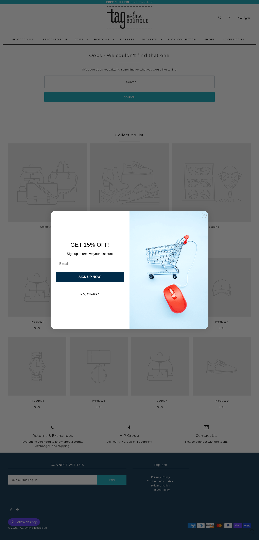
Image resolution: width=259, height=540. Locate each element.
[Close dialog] (204, 215)
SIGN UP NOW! (90, 277)
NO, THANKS (90, 294)
